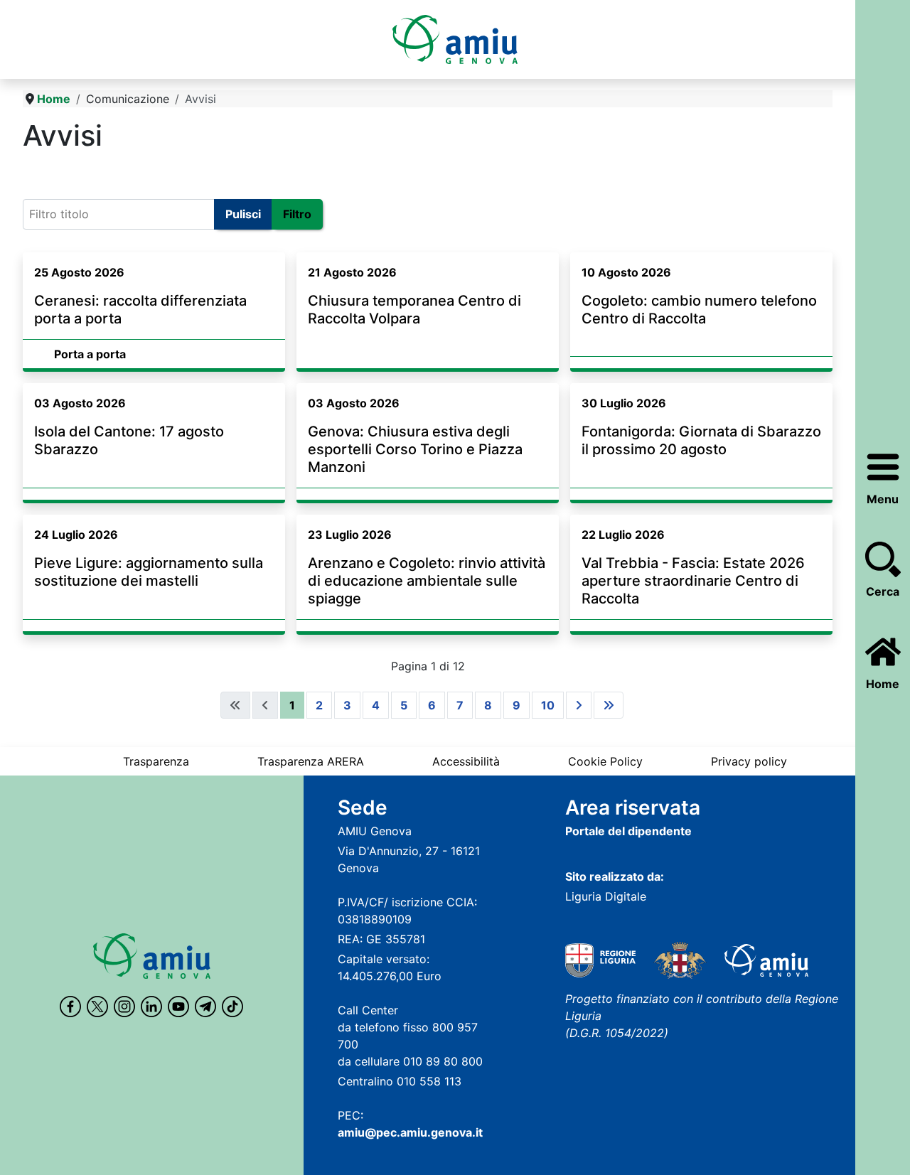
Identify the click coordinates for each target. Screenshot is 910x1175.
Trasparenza (156, 761)
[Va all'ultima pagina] (608, 705)
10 (548, 705)
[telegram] (205, 1006)
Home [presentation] (882, 684)
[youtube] (178, 1006)
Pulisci (243, 214)
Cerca (882, 591)
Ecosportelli (60, 172)
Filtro (297, 214)
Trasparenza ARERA (310, 761)
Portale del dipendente (628, 831)
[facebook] (70, 1006)
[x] (97, 1006)
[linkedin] (151, 1006)
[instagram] (124, 1006)
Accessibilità (466, 761)
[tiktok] (232, 1006)
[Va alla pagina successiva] (579, 705)
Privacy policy (749, 761)
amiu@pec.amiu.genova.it (410, 1132)
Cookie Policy (605, 761)
